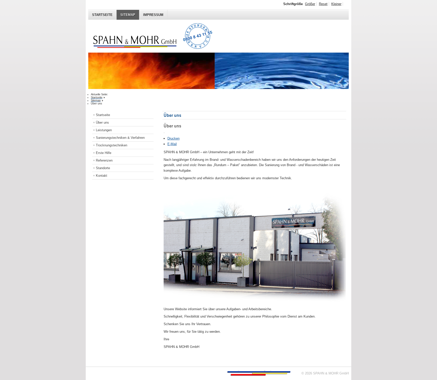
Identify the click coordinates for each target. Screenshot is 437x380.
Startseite (102, 15)
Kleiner (336, 4)
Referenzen (104, 160)
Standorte (103, 168)
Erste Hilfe (103, 153)
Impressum (153, 15)
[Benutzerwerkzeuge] (164, 132)
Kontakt (101, 175)
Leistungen (104, 130)
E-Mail (172, 144)
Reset (323, 4)
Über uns (102, 122)
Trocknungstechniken (111, 145)
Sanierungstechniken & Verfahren (120, 138)
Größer (310, 4)
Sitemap (127, 15)
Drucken (173, 138)
